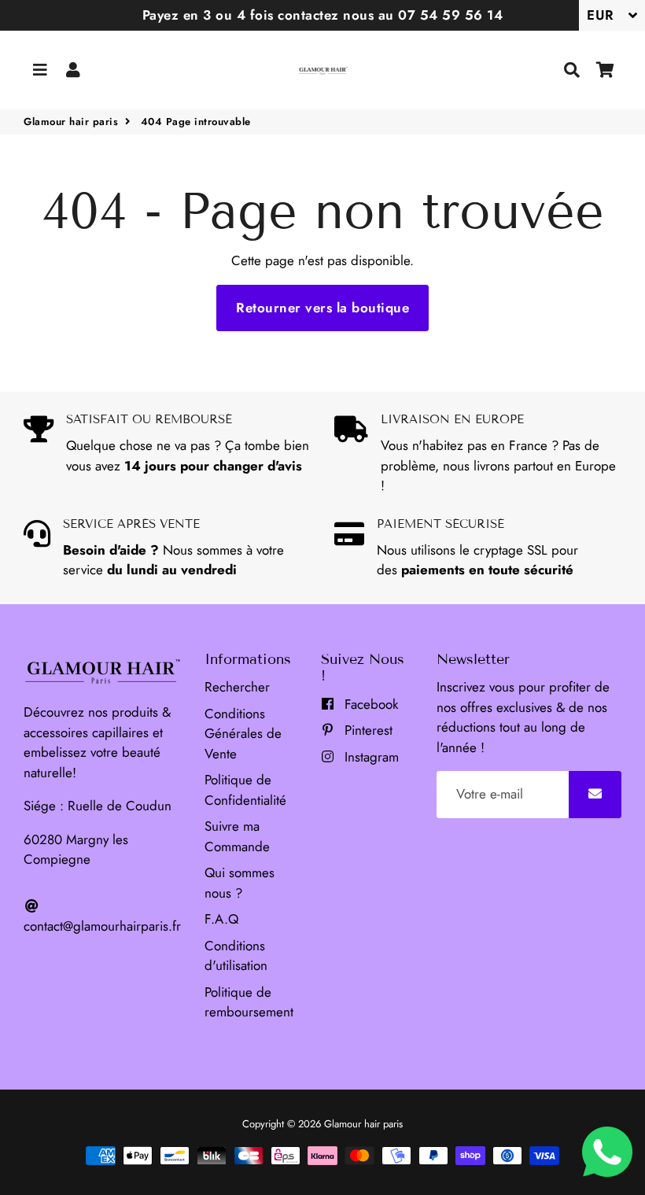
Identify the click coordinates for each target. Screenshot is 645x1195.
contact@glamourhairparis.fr (102, 926)
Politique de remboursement (249, 1002)
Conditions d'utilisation (236, 956)
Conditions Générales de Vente (243, 733)
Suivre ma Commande (237, 836)
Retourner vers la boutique (322, 307)
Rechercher (237, 686)
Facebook (369, 704)
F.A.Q (221, 918)
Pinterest (367, 730)
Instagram (370, 756)
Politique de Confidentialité (245, 790)
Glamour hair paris (71, 121)
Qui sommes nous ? (240, 882)
